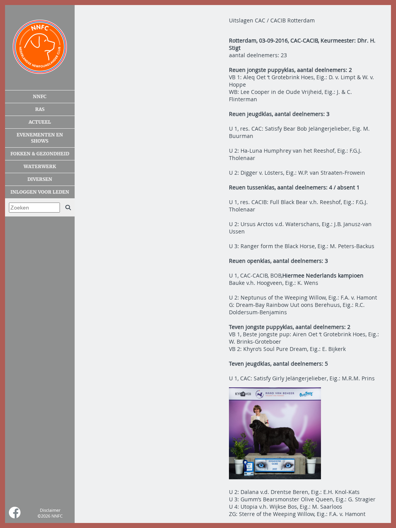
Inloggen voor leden (39, 192)
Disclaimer (50, 510)
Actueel (40, 122)
